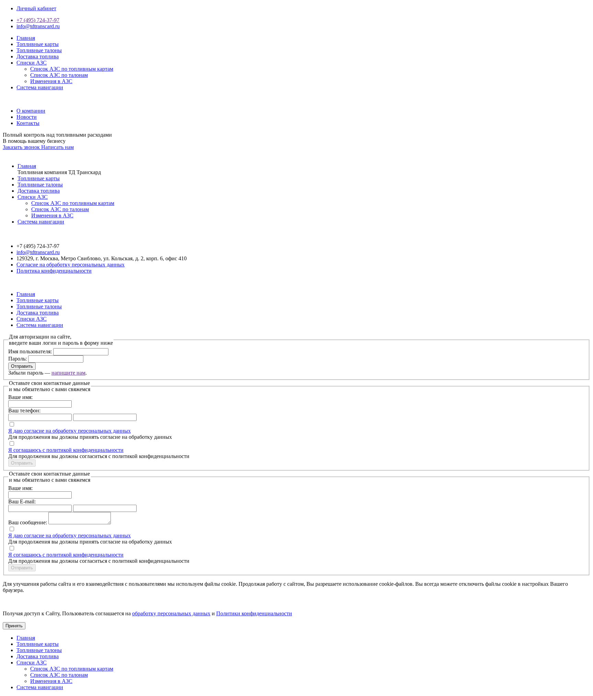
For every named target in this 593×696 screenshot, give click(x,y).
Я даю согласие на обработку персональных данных (69, 431)
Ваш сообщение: (27, 522)
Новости (26, 117)
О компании (30, 111)
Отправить (22, 366)
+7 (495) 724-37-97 (37, 20)
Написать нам (57, 147)
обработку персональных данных (171, 613)
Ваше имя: (20, 397)
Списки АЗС (31, 63)
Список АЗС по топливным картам (71, 69)
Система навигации (39, 87)
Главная (25, 38)
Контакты (27, 123)
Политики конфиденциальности (254, 613)
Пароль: (17, 359)
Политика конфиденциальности (54, 271)
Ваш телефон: (24, 410)
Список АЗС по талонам (59, 75)
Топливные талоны (39, 50)
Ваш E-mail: (22, 501)
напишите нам (68, 373)
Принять (14, 625)
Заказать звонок (22, 147)
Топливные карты (37, 44)
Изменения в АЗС (51, 81)
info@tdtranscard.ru (38, 26)
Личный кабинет (36, 8)
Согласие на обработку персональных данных (70, 264)
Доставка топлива (37, 56)
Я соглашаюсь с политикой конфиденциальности (66, 450)
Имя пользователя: (30, 351)
